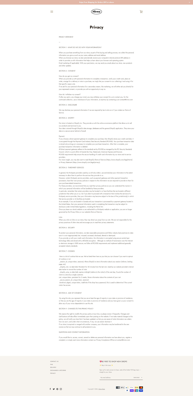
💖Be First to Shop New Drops (113, 361)
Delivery (53, 367)
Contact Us (54, 361)
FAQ (51, 364)
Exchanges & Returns (58, 370)
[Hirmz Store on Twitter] (54, 389)
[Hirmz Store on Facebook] (50, 389)
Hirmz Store (102, 389)
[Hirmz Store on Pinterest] (57, 389)
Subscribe (137, 377)
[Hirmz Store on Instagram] (61, 389)
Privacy (53, 373)
